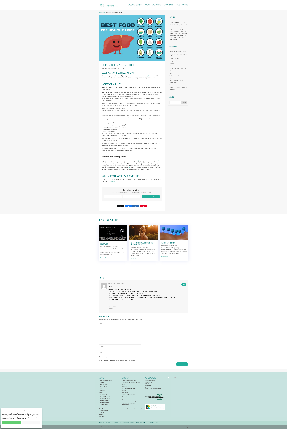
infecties (172, 63)
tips (104, 12)
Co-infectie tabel (104, 404)
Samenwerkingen (104, 384)
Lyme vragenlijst (156, 5)
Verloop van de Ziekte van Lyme (129, 401)
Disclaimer (115, 422)
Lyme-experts (103, 386)
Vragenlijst (185, 5)
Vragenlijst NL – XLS (105, 396)
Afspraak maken (168, 5)
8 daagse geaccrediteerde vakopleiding (147, 160)
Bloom (126, 427)
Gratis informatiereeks (105, 406)
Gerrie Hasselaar (109, 68)
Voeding (172, 85)
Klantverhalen (173, 66)
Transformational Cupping (168, 243)
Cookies (132, 422)
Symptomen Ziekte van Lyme (178, 68)
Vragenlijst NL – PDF (105, 398)
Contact (178, 5)
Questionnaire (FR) (104, 402)
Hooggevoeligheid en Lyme (177, 61)
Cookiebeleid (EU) (153, 422)
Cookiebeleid (17, 426)
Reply (184, 284)
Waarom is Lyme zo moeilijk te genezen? (132, 409)
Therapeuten (173, 71)
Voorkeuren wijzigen (31, 422)
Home (100, 12)
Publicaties (102, 390)
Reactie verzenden (182, 364)
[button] (39, 410)
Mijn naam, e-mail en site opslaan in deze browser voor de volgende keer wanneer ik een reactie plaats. (129, 357)
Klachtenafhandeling (141, 422)
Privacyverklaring (24, 426)
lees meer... (103, 257)
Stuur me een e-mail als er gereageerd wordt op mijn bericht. (118, 360)
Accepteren (12, 422)
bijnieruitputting (174, 58)
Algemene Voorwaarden (105, 422)
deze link (113, 181)
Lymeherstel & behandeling (135, 5)
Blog (101, 388)
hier (130, 167)
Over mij (102, 382)
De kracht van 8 (104, 244)
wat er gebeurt (147, 76)
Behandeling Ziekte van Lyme (178, 51)
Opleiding (147, 5)
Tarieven (102, 412)
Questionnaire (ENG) (105, 400)
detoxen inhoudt (137, 76)
